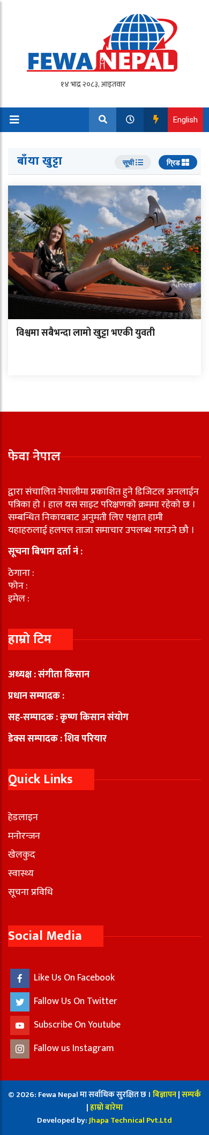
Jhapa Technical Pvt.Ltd (130, 1120)
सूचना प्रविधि (30, 892)
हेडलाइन (23, 817)
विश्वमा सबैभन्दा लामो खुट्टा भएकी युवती (85, 333)
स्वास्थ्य (21, 874)
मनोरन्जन (24, 836)
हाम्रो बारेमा (106, 1107)
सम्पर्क (191, 1094)
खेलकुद (21, 855)
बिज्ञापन (164, 1094)
